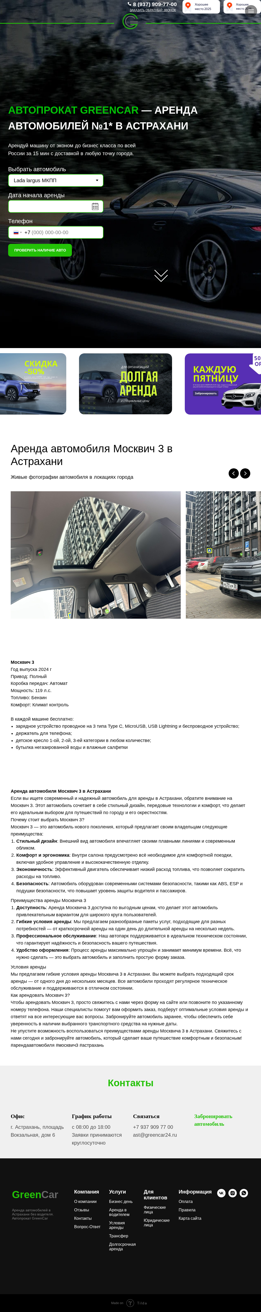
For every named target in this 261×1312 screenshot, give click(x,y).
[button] (153, 10)
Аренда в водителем (119, 1212)
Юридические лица (157, 1222)
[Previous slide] (234, 473)
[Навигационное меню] (251, 11)
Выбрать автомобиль (37, 169)
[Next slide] (245, 473)
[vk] (221, 1196)
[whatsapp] (244, 1196)
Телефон (20, 221)
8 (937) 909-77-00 (155, 4)
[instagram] (232, 1196)
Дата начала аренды (36, 195)
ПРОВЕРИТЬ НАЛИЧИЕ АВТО (40, 250)
